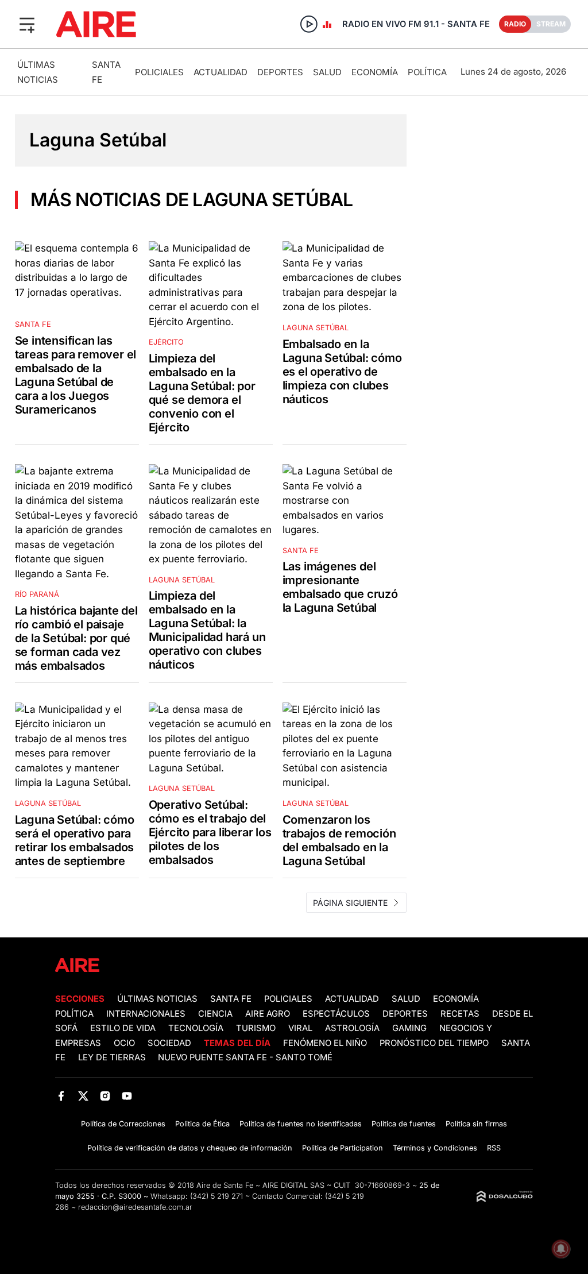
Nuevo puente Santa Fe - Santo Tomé (245, 1057)
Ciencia (215, 1014)
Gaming (409, 1028)
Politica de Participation (342, 1148)
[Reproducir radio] (309, 24)
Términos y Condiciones (435, 1148)
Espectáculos (336, 1014)
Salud (327, 72)
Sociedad (169, 1043)
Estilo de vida (123, 1028)
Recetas (459, 1014)
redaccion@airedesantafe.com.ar (135, 1207)
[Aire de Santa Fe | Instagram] (105, 1096)
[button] (27, 24)
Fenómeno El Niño (325, 1043)
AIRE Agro (267, 1014)
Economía (374, 72)
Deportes (280, 72)
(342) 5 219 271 (216, 1196)
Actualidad (220, 72)
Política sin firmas (476, 1123)
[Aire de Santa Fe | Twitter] (83, 1096)
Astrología (352, 1028)
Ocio (124, 1043)
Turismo (256, 1028)
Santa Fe (231, 999)
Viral (300, 1028)
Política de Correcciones (123, 1123)
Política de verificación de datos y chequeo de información (189, 1148)
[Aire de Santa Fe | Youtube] (127, 1096)
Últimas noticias (157, 999)
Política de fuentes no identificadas (300, 1123)
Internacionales (145, 1014)
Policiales (159, 72)
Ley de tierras (113, 1057)
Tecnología (195, 1028)
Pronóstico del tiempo (434, 1043)
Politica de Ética (202, 1123)
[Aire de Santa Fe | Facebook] (61, 1096)
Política (427, 72)
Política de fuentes (404, 1123)
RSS (494, 1148)
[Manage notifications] (561, 1249)
